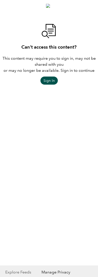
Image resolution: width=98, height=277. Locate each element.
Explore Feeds (18, 272)
